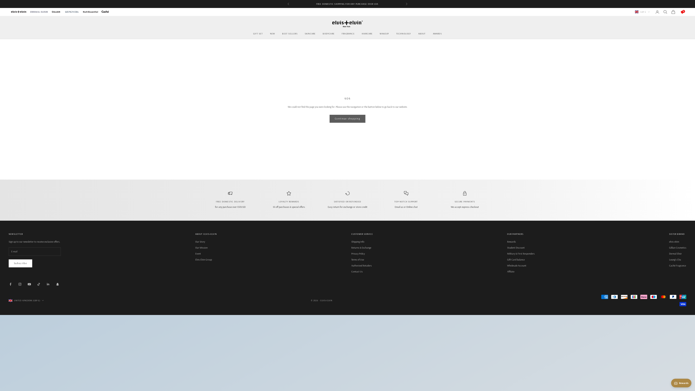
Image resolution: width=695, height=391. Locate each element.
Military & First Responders (521, 253)
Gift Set (258, 33)
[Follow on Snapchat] (57, 284)
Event (198, 253)
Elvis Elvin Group (203, 259)
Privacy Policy (358, 253)
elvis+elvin (674, 241)
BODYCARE (328, 33)
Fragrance (348, 33)
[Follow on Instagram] (20, 284)
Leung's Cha (675, 259)
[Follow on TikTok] (39, 284)
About (422, 33)
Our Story (200, 241)
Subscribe (20, 263)
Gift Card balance (516, 259)
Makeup (384, 33)
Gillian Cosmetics (677, 247)
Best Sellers (289, 33)
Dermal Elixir (675, 253)
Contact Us (357, 271)
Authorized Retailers (361, 265)
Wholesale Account (516, 265)
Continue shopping (347, 118)
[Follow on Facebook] (10, 284)
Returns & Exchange (361, 247)
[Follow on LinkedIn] (48, 284)
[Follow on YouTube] (29, 284)
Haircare (367, 33)
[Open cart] (678, 12)
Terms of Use (357, 259)
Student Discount (516, 247)
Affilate (510, 271)
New (272, 33)
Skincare (310, 33)
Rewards (511, 241)
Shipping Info (357, 241)
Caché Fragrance (677, 265)
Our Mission (201, 247)
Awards (437, 33)
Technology (403, 33)
